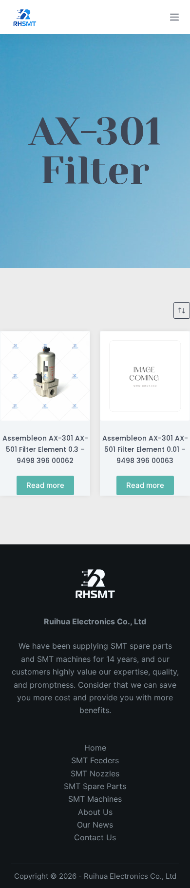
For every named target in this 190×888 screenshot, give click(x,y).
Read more (45, 485)
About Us (95, 812)
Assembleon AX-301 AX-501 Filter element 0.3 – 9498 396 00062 (45, 449)
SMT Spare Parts (95, 786)
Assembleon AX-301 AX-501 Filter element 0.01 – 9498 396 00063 (145, 449)
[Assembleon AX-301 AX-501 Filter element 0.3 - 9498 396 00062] (45, 376)
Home (95, 748)
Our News (95, 825)
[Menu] (174, 17)
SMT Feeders (95, 760)
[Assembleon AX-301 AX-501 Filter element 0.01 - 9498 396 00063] (145, 376)
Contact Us (95, 837)
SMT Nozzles (95, 773)
